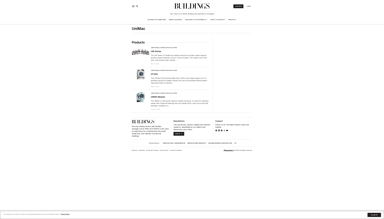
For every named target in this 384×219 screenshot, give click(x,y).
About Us (135, 150)
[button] (133, 6)
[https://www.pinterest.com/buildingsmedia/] (222, 130)
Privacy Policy (164, 150)
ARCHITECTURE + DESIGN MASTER (174, 143)
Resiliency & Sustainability (196, 19)
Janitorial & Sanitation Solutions (164, 47)
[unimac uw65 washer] (140, 97)
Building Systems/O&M (157, 19)
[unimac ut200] (140, 74)
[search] (137, 6)
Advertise (142, 150)
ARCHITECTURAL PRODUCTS (197, 143)
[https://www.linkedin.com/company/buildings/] (219, 130)
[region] (192, 215)
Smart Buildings (175, 19)
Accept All (374, 215)
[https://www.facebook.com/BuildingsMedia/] (216, 130)
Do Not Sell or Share (152, 150)
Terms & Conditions (176, 150)
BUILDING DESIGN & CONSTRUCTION (220, 143)
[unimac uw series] (140, 51)
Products (232, 19)
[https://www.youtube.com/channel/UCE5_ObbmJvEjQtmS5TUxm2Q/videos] (227, 130)
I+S (235, 143)
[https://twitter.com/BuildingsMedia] (224, 130)
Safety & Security (217, 19)
